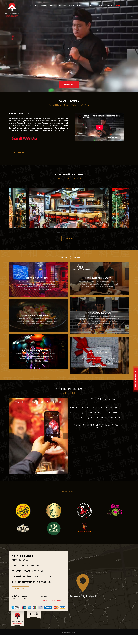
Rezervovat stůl (135, 379)
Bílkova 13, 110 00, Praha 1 (51, 601)
